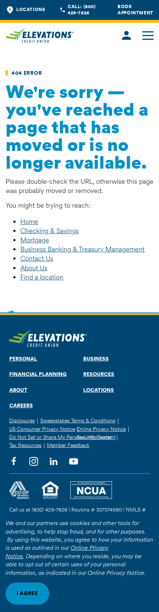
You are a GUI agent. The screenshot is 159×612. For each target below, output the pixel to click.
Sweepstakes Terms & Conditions (77, 420)
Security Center (94, 437)
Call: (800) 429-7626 (82, 9)
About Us (33, 268)
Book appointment (135, 9)
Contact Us (36, 258)
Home (29, 221)
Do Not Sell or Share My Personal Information (61, 437)
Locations (30, 9)
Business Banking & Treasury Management (82, 249)
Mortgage (34, 240)
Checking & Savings (49, 230)
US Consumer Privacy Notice (42, 429)
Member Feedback (68, 445)
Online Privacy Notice (101, 429)
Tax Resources (25, 445)
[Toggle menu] (147, 35)
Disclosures (22, 420)
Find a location (41, 277)
